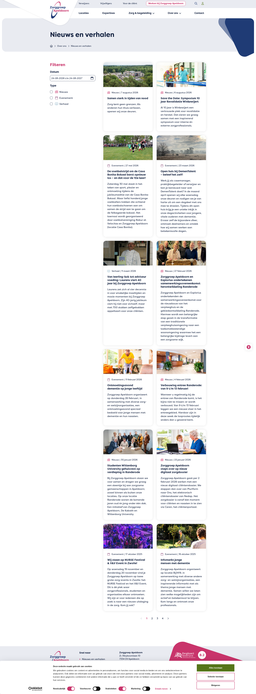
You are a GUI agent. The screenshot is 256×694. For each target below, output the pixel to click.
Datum (54, 72)
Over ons (173, 13)
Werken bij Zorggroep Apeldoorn (165, 3)
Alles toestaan (215, 668)
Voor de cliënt (130, 3)
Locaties (84, 13)
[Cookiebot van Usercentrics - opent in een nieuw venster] (35, 689)
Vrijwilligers (106, 3)
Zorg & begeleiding (140, 13)
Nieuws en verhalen (93, 659)
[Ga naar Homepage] (51, 46)
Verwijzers (84, 3)
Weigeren (215, 685)
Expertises (108, 13)
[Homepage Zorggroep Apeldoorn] (59, 10)
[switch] (96, 689)
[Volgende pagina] (168, 618)
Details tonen (161, 689)
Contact (199, 13)
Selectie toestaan (216, 676)
